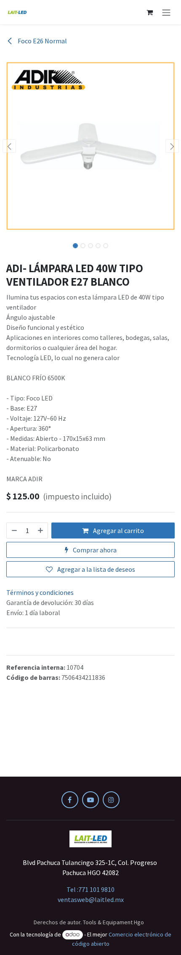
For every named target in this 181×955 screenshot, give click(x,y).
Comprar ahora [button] (94, 550)
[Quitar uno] (14, 530)
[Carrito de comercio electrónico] (149, 12)
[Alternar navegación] (166, 12)
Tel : (90, 889)
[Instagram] (111, 799)
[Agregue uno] (41, 530)
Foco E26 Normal (41, 41)
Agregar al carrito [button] (118, 530)
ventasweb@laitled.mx (91, 899)
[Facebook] (69, 799)
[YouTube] (90, 799)
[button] (9, 146)
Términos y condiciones (40, 592)
